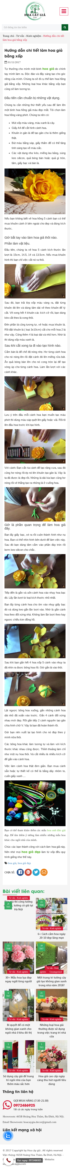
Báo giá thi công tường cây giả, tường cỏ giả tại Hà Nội (18, 905)
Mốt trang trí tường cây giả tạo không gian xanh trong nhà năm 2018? (52, 981)
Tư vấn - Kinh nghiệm (28, 35)
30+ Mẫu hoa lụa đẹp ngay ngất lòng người (18, 979)
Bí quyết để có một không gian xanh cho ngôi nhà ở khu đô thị (18, 1028)
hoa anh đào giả (56, 830)
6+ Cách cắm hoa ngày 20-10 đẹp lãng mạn (52, 935)
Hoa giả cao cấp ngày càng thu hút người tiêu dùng (51, 1080)
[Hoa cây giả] (35, 11)
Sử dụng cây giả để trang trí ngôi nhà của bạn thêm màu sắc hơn (18, 1080)
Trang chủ (8, 35)
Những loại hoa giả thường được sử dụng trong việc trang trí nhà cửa (51, 1030)
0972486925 (24, 1105)
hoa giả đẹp (24, 863)
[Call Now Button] (8, 1160)
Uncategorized (56, 972)
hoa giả (12, 863)
